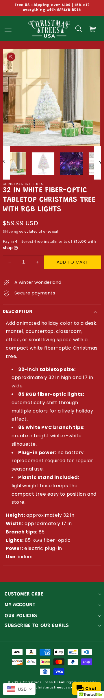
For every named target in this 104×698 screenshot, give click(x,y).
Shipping (10, 231)
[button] (79, 29)
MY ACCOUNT (20, 605)
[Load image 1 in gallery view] (14, 163)
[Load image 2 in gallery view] (43, 163)
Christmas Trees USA (42, 682)
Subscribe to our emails (37, 625)
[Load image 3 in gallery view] (71, 163)
